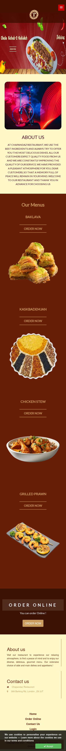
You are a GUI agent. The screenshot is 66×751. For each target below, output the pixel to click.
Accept (49, 746)
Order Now (33, 228)
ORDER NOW (33, 623)
